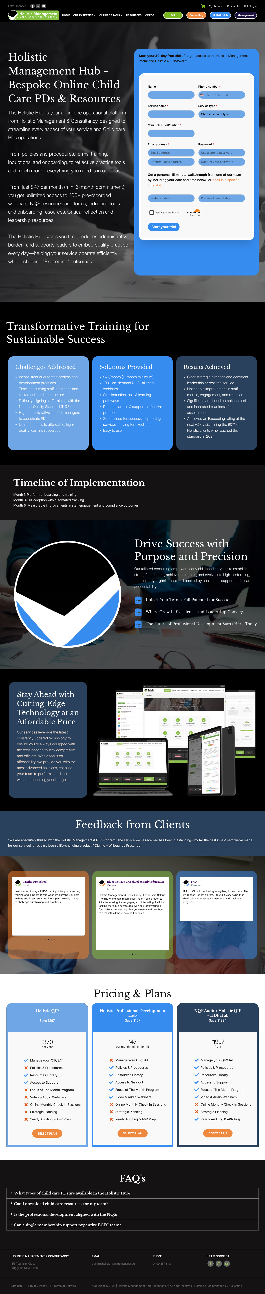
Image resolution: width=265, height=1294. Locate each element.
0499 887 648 (162, 1263)
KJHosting (235, 1286)
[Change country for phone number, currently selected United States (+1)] (202, 95)
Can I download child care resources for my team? (61, 1204)
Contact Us (233, 6)
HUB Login (250, 6)
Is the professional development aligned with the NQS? (66, 1214)
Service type (207, 106)
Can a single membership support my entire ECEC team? (67, 1225)
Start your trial (163, 227)
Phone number (209, 86)
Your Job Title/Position (165, 125)
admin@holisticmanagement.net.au (113, 1263)
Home (66, 15)
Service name (158, 106)
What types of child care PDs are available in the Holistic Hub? (72, 1193)
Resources (134, 15)
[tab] (132, 1193)
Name (153, 86)
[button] (13, 904)
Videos (149, 15)
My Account (216, 6)
